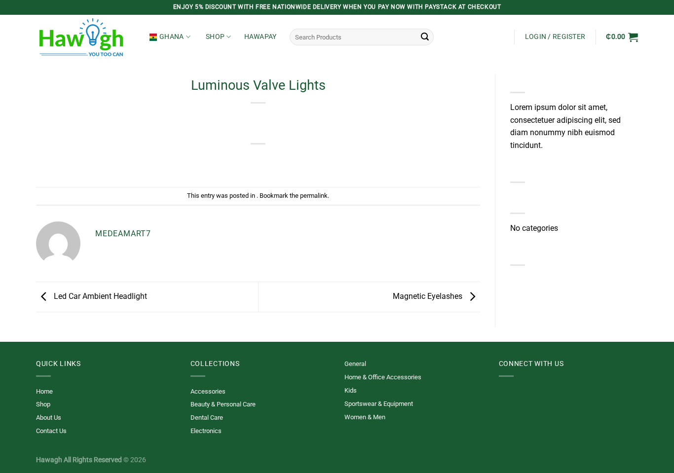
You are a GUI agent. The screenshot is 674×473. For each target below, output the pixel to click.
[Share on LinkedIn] (294, 160)
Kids (350, 390)
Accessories (207, 391)
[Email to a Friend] (258, 160)
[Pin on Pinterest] (276, 160)
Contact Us (51, 431)
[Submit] (424, 37)
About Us (48, 417)
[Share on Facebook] (223, 160)
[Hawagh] (85, 37)
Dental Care (206, 417)
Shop (215, 37)
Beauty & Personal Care (223, 404)
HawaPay (260, 37)
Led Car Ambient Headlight (99, 296)
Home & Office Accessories (382, 377)
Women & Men (364, 417)
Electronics (206, 431)
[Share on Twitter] (240, 160)
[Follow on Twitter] (505, 397)
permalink (314, 195)
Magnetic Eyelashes (428, 296)
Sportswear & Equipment (378, 403)
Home (44, 391)
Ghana (171, 37)
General (355, 363)
